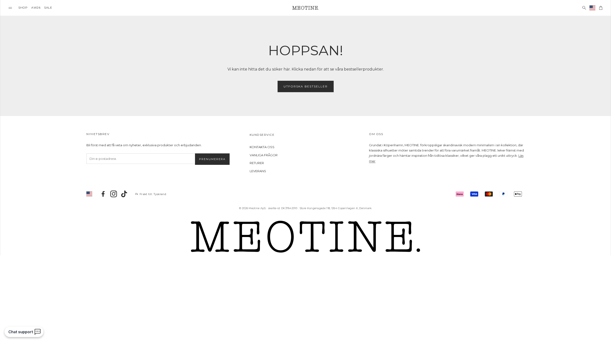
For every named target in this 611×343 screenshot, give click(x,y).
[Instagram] (113, 194)
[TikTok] (124, 194)
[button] (10, 7)
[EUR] (593, 7)
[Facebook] (103, 194)
